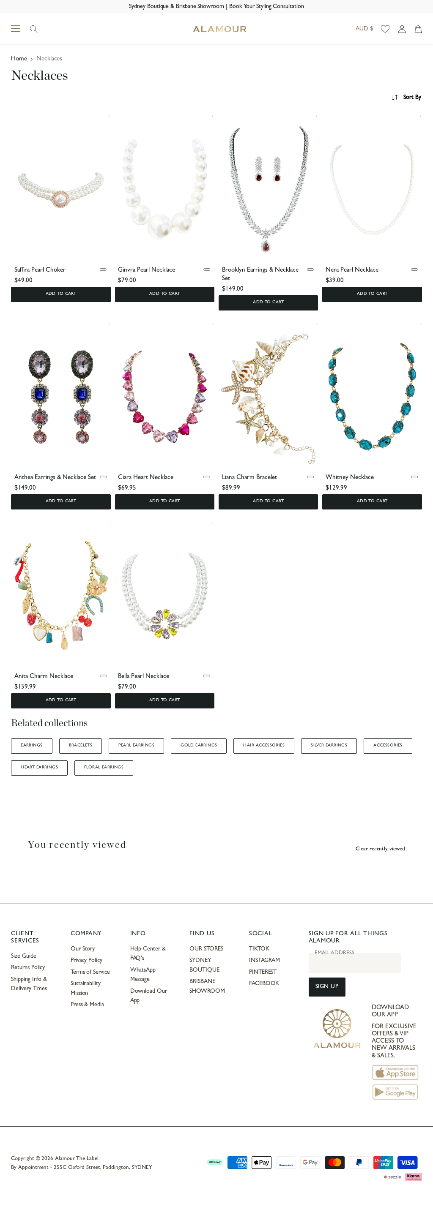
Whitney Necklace (350, 478)
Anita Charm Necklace (43, 677)
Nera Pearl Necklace (352, 270)
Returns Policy (28, 968)
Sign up (327, 987)
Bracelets (81, 746)
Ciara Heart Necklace (145, 478)
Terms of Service (90, 972)
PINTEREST (263, 972)
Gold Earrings (199, 746)
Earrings (31, 746)
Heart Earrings (39, 767)
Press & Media (87, 1005)
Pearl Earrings (136, 746)
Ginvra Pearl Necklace (146, 270)
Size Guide (23, 956)
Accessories (388, 746)
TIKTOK (259, 949)
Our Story (83, 949)
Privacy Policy (86, 961)
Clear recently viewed (380, 849)
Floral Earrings (103, 767)
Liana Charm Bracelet (249, 478)
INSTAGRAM (264, 961)
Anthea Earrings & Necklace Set (55, 478)
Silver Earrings (329, 746)
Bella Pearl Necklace (143, 677)
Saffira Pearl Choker (40, 270)
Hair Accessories (264, 746)
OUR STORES (206, 949)
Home (19, 59)
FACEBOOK (264, 984)
